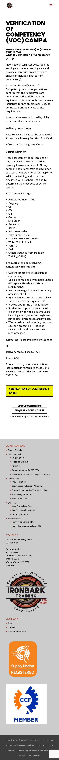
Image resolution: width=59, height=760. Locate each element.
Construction (13, 478)
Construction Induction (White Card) (28, 486)
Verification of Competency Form (29, 391)
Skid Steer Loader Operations (25, 510)
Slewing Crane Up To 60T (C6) (25, 470)
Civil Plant (12, 502)
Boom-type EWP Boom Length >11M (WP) (31, 474)
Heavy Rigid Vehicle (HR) (23, 521)
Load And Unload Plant (22, 506)
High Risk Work (14, 454)
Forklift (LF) (17, 466)
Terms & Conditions (26, 745)
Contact (11, 627)
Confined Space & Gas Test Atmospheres (30, 490)
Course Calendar (15, 450)
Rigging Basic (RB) (20, 461)
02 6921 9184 (12, 542)
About (10, 623)
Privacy (22, 750)
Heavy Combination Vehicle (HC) (26, 526)
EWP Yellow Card (19, 498)
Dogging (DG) (18, 457)
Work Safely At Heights (22, 494)
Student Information (17, 631)
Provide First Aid (19, 481)
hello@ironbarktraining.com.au (19, 539)
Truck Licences (14, 518)
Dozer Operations (20, 514)
